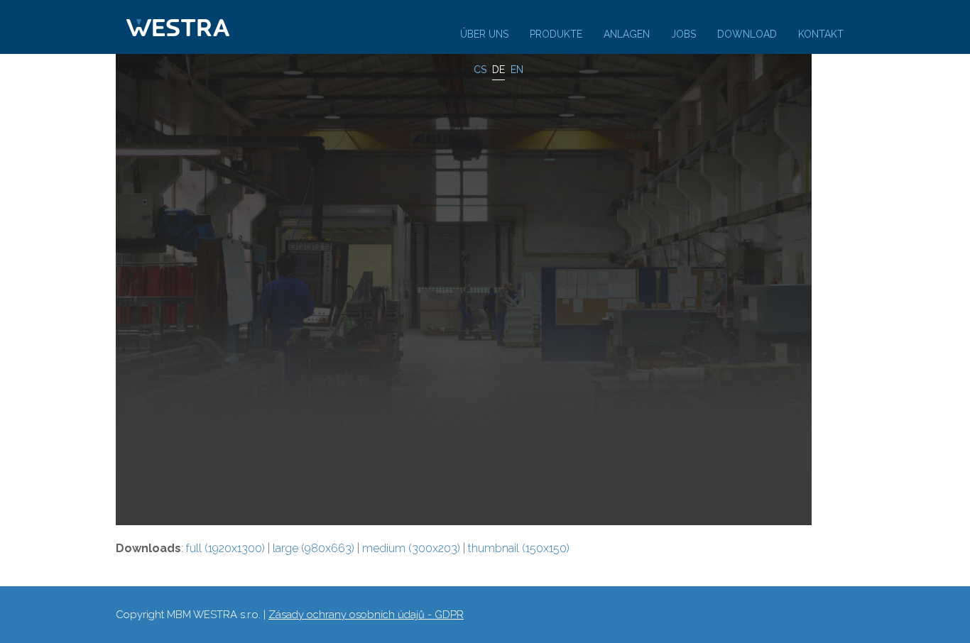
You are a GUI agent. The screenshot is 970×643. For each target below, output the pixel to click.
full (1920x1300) (225, 548)
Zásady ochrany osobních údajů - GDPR (366, 614)
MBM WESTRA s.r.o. (214, 614)
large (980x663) (313, 548)
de (498, 69)
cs (480, 69)
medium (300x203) (411, 548)
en (517, 69)
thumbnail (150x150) (519, 548)
